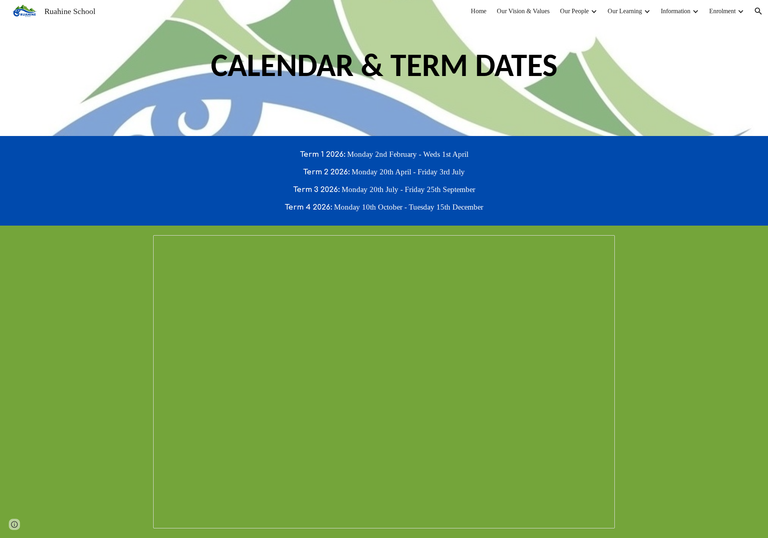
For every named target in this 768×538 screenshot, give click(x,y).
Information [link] (675, 11)
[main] (384, 68)
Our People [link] (574, 11)
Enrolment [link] (722, 11)
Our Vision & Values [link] (523, 11)
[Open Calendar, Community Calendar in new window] (599, 245)
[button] (758, 11)
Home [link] (478, 11)
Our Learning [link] (625, 11)
